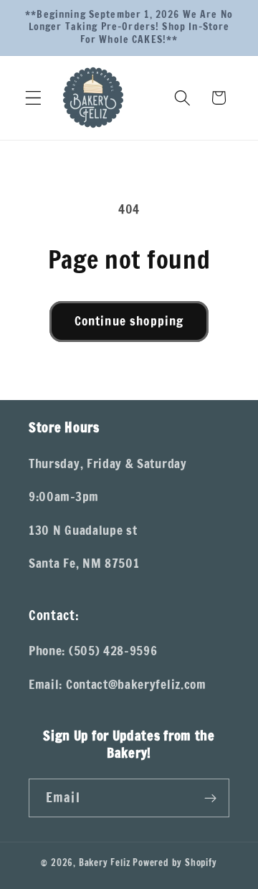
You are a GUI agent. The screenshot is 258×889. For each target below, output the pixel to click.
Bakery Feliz (104, 862)
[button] (33, 98)
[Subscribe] (210, 798)
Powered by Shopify (175, 862)
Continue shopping (129, 321)
